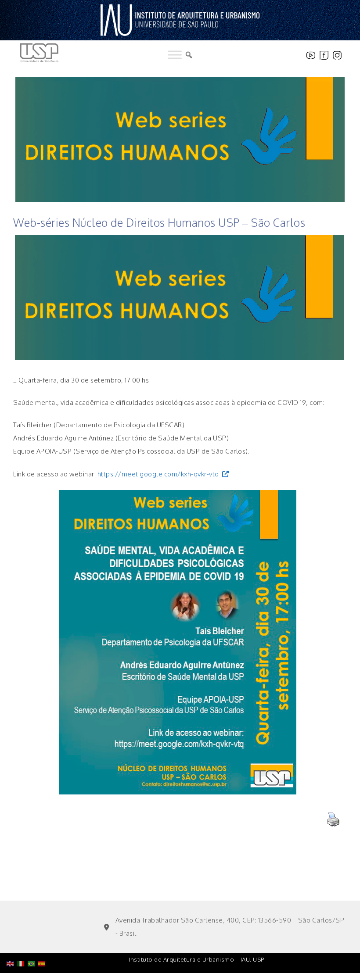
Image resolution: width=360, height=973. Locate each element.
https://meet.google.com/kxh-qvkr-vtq (158, 474)
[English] (12, 941)
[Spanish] (43, 941)
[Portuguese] (33, 941)
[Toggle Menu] (175, 55)
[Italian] (22, 941)
